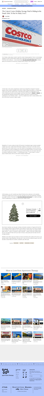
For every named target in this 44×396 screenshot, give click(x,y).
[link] (6, 281)
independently (5, 53)
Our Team (17, 372)
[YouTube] (23, 377)
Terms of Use (38, 379)
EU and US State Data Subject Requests (38, 389)
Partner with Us (4, 391)
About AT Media (4, 389)
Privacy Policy (32, 380)
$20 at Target (33, 216)
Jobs (2, 390)
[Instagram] (23, 372)
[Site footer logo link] (8, 372)
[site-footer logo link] (4, 387)
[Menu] (2, 1)
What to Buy (34, 4)
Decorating (17, 4)
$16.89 (38, 93)
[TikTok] (26, 372)
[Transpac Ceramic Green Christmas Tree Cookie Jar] (13, 212)
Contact (17, 376)
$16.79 (33, 93)
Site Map (17, 377)
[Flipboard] (26, 377)
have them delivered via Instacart (25, 196)
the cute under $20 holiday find (29, 59)
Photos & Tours (10, 4)
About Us (17, 374)
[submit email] (40, 376)
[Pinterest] (26, 375)
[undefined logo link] (8, 1)
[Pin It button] (7, 45)
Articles (22, 4)
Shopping (4, 8)
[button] (40, 45)
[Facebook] (23, 375)
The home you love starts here (23, 364)
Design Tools (28, 4)
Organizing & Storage (11, 8)
